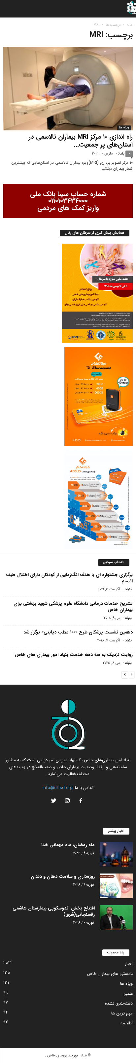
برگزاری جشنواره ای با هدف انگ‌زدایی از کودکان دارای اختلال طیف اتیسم (69, 578)
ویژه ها (124, 127)
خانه (130, 24)
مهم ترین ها (122, 1013)
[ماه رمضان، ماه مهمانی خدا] (116, 854)
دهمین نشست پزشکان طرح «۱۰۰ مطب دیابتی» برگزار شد (78, 632)
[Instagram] (67, 801)
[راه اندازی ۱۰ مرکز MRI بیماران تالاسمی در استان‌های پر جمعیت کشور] (68, 88)
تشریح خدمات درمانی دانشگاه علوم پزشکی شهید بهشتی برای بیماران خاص (73, 606)
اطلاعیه (126, 1023)
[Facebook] (81, 801)
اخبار (129, 963)
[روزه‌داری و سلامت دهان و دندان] (116, 886)
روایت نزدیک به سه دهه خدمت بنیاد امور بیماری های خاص (74, 654)
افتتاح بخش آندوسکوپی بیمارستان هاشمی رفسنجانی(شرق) (54, 911)
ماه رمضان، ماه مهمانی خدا (68, 844)
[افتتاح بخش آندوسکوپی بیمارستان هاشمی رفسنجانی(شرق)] (116, 917)
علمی (128, 993)
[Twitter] (55, 801)
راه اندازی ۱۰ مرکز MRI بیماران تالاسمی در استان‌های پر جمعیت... (81, 141)
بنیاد (121, 153)
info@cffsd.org (58, 787)
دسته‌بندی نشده (119, 1003)
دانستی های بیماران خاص (110, 973)
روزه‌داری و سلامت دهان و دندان (63, 876)
